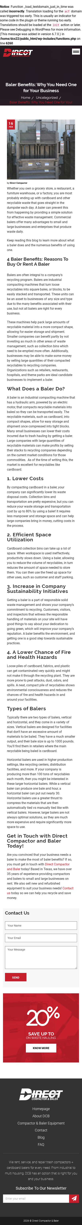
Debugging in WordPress (33, 29)
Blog (41, 1137)
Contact (41, 1130)
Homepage (41, 1109)
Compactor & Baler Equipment (41, 1123)
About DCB (41, 1116)
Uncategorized (47, 98)
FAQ (41, 1144)
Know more (41, 1048)
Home (25, 98)
